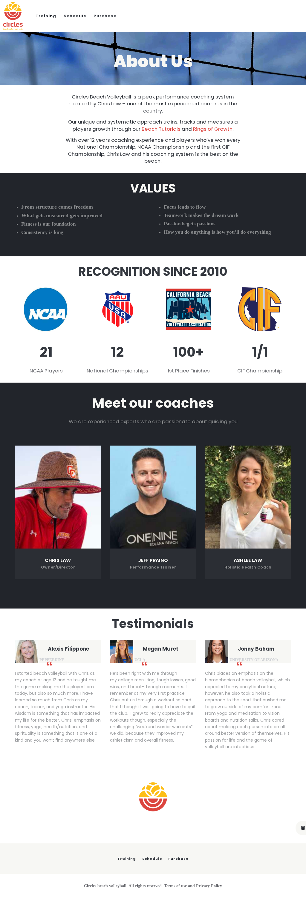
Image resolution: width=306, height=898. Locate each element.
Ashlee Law (248, 560)
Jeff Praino (153, 560)
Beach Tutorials (161, 129)
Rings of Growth (212, 129)
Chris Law (58, 560)
